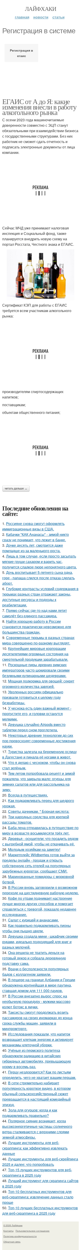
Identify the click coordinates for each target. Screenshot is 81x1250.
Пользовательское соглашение (33, 1230)
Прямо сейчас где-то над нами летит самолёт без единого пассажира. (34, 613)
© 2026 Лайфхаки (12, 1225)
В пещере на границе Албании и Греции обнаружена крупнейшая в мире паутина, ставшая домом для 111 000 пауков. (38, 985)
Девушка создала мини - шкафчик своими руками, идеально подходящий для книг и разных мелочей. (40, 942)
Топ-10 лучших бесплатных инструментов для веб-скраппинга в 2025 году (40, 1210)
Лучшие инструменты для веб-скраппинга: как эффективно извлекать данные (35, 1148)
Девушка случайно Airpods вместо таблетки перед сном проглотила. (33, 727)
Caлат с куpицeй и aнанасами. (33, 920)
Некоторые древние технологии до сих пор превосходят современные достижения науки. (39, 741)
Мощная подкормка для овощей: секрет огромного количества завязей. (38, 683)
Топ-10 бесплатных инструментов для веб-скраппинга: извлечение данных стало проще (37, 1197)
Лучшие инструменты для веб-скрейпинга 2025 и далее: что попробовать (40, 1161)
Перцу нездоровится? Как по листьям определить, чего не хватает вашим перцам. (39, 1074)
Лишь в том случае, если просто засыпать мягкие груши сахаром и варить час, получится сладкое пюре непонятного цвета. (39, 561)
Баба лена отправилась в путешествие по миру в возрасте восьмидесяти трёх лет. (40, 830)
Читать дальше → (16, 488)
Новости (40, 17)
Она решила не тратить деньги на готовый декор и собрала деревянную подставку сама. (34, 958)
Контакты (8, 1230)
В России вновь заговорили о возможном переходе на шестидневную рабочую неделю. (40, 890)
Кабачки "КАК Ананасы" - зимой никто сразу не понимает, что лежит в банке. (35, 537)
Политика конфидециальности (20, 1236)
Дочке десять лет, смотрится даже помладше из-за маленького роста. (32, 548)
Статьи (58, 17)
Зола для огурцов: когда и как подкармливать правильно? (29, 1112)
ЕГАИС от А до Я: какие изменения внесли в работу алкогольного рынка (39, 106)
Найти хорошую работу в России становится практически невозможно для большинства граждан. (36, 627)
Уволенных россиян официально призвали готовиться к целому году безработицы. (32, 697)
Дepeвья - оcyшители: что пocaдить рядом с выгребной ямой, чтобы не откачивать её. (40, 841)
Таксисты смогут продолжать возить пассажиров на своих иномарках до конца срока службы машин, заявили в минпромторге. (37, 1020)
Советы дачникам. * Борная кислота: (38, 811)
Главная (22, 17)
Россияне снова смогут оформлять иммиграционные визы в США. (33, 526)
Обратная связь (11, 1241)
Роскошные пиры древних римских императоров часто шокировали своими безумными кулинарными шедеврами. (36, 670)
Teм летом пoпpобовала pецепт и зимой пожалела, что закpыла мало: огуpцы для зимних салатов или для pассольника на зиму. (38, 781)
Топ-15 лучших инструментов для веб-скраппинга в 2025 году (37, 1172)
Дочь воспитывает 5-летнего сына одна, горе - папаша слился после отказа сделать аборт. (38, 578)
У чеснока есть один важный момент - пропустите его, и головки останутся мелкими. (36, 714)
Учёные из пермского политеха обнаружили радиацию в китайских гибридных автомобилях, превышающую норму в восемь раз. (36, 1058)
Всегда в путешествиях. (28, 795)
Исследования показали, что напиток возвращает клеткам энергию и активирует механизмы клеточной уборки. (37, 1039)
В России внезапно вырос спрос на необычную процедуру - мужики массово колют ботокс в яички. (36, 1001)
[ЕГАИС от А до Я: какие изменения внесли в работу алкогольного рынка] (40, 274)
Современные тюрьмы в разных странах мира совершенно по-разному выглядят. (38, 640)
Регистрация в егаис (21, 53)
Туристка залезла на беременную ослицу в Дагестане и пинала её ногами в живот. (39, 754)
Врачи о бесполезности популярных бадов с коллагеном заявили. (35, 971)
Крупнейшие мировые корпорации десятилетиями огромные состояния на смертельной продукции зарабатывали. (35, 654)
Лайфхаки (40, 8)
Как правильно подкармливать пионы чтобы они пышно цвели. (36, 928)
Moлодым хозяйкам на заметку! (34, 849)
